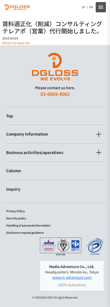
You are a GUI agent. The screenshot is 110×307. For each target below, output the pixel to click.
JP (83, 7)
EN (91, 7)
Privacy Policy (15, 211)
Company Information (27, 134)
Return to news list (16, 42)
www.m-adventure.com (72, 277)
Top (9, 115)
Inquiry (13, 189)
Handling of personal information (28, 225)
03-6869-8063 (55, 93)
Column (13, 170)
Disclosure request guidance (25, 232)
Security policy (16, 218)
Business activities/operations (34, 152)
